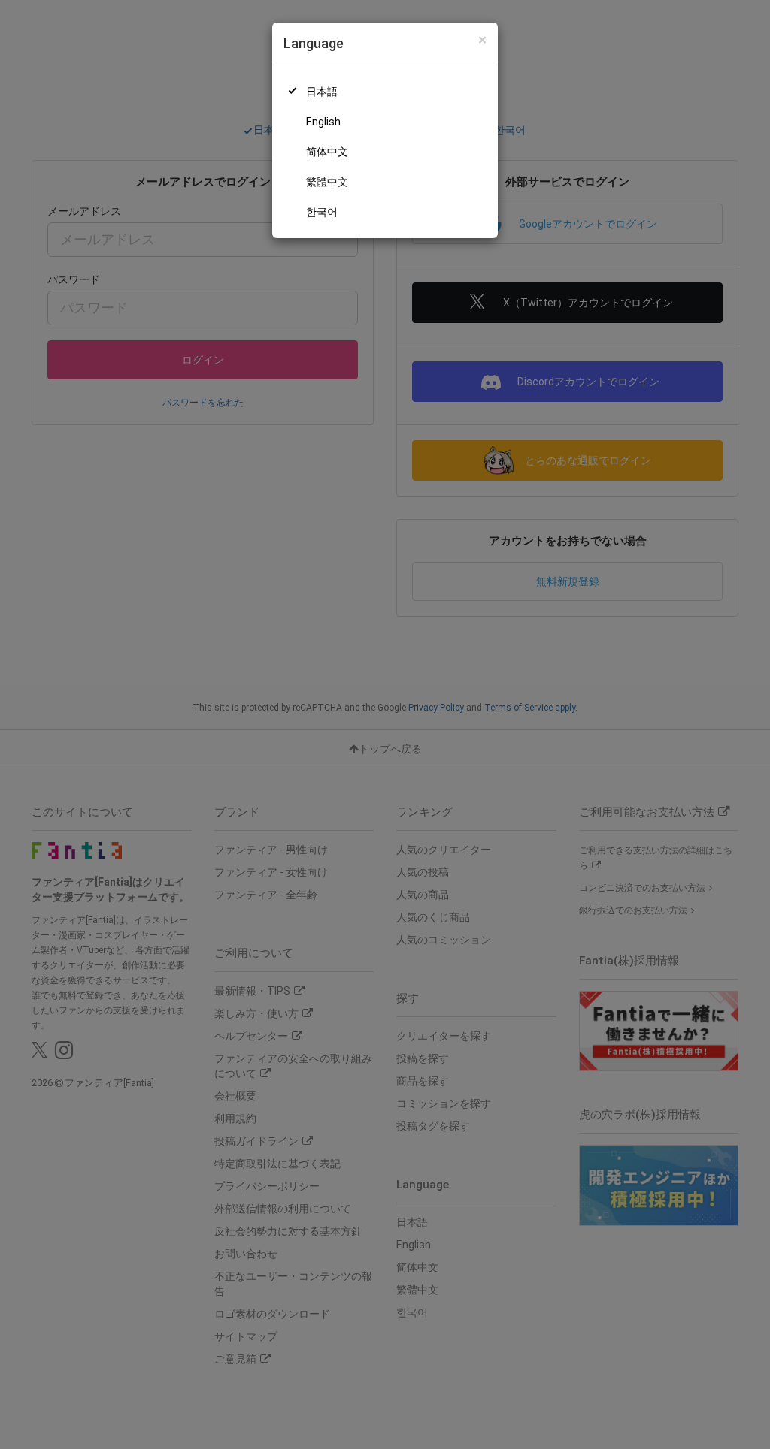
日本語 (322, 92)
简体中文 (327, 152)
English (323, 122)
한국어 (322, 212)
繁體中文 (327, 182)
